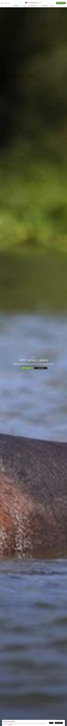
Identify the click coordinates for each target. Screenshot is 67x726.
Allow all (51, 722)
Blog (52, 5)
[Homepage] (1, 723)
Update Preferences (59, 722)
